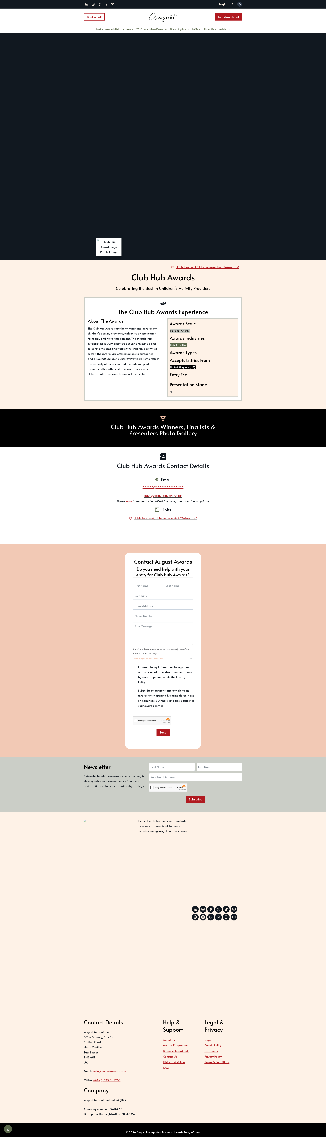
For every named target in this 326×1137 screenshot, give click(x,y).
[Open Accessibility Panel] (8, 1129)
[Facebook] (99, 4)
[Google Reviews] (210, 917)
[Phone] (226, 917)
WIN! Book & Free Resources (151, 29)
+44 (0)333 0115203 (106, 1080)
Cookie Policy (213, 1045)
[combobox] (163, 658)
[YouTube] (112, 4)
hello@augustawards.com (109, 1071)
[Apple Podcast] (203, 917)
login (128, 501)
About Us (169, 1040)
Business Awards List (107, 29)
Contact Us (170, 1056)
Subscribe (195, 799)
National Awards (179, 330)
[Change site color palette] (239, 4)
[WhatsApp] (218, 917)
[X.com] (106, 4)
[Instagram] (93, 4)
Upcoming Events (179, 29)
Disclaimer (211, 1051)
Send (163, 732)
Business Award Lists (176, 1051)
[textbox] (154, 658)
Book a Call (94, 17)
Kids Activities (178, 345)
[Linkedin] (87, 4)
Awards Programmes (176, 1045)
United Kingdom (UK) (182, 367)
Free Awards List (228, 17)
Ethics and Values (174, 1062)
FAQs (166, 1068)
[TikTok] (226, 909)
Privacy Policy (213, 1056)
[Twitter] (218, 909)
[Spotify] (195, 917)
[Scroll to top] (317, 1121)
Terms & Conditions (217, 1062)
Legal (208, 1040)
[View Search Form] (231, 4)
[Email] (234, 917)
